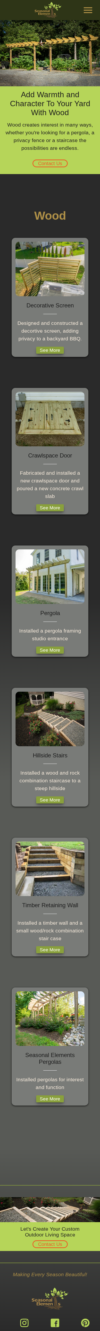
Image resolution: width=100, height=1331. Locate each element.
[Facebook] (55, 1323)
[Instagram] (24, 1323)
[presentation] (88, 10)
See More (50, 350)
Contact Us (50, 163)
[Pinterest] (85, 1323)
